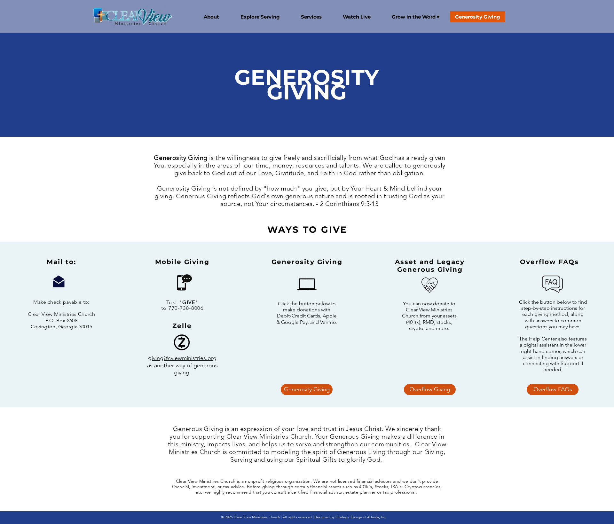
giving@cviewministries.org (182, 358)
